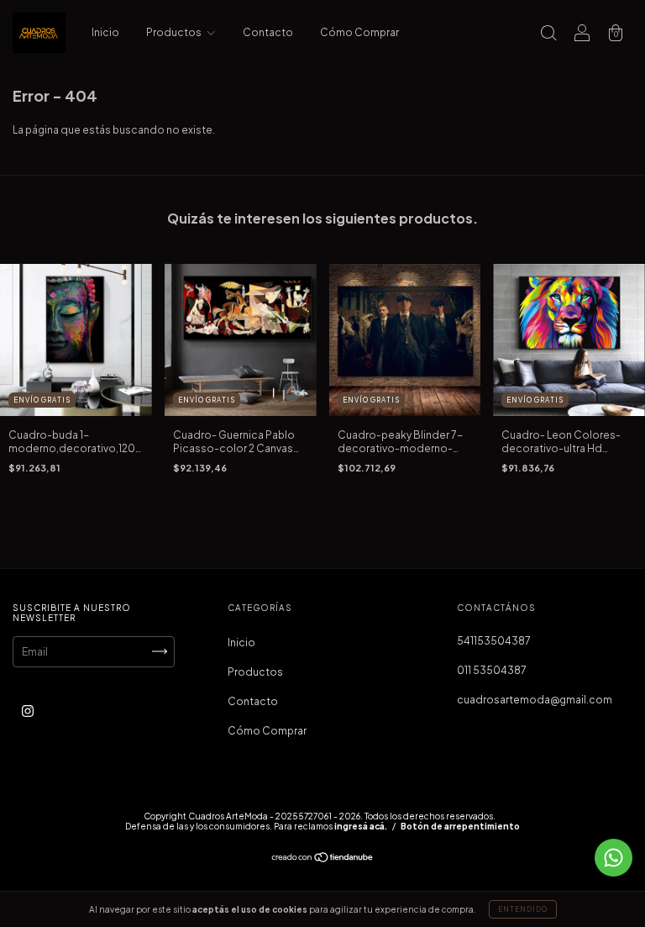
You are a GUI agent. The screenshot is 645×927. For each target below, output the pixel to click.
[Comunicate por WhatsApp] (613, 858)
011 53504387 (492, 670)
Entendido (523, 909)
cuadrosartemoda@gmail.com (534, 699)
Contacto (268, 32)
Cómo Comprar (359, 32)
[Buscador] (548, 35)
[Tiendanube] (322, 859)
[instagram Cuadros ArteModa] (28, 710)
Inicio (105, 32)
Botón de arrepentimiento (460, 826)
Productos (174, 32)
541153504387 (494, 641)
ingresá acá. (360, 826)
